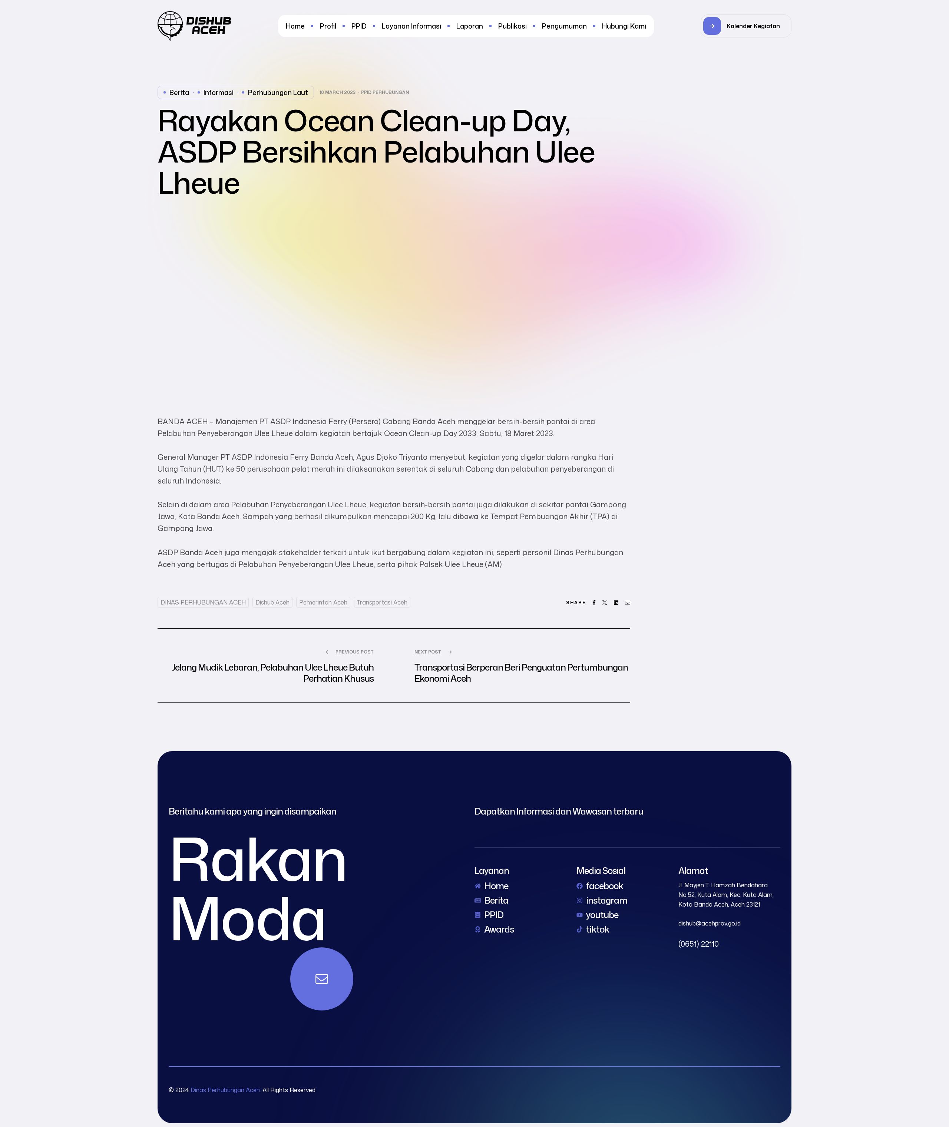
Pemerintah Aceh (323, 602)
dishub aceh (272, 602)
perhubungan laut (278, 92)
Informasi (219, 92)
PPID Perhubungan (385, 92)
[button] (746, 25)
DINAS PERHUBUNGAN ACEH (203, 602)
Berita (179, 92)
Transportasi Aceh (382, 602)
